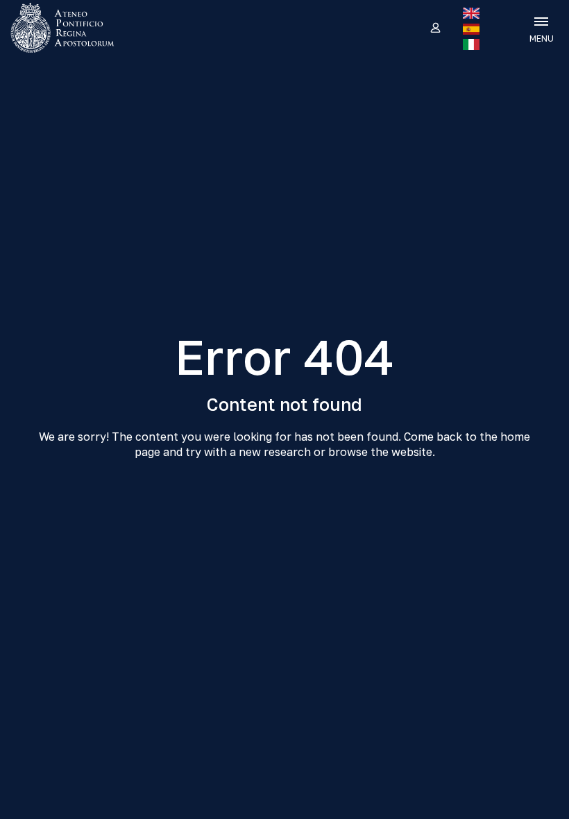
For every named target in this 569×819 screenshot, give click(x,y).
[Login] (434, 28)
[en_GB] (471, 13)
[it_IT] (471, 44)
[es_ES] (471, 29)
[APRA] (72, 28)
